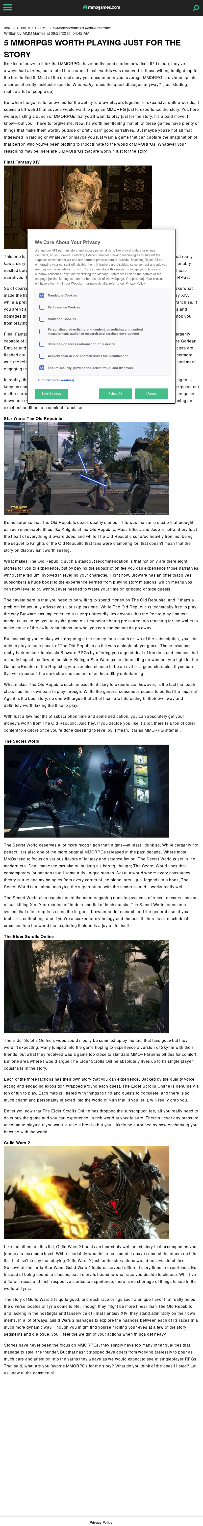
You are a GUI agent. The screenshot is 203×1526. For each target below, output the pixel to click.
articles (23, 28)
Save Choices (51, 393)
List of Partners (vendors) (54, 380)
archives (41, 28)
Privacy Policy (101, 1522)
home (8, 28)
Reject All (115, 393)
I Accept (152, 393)
